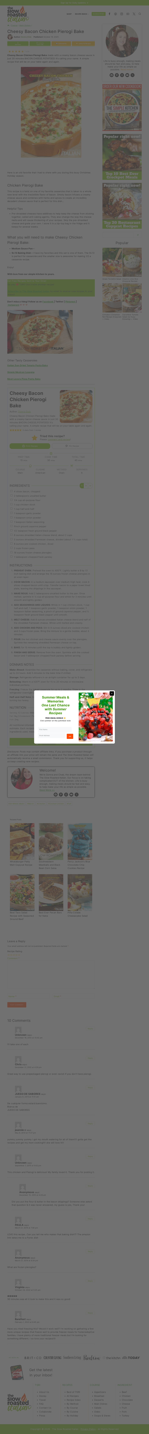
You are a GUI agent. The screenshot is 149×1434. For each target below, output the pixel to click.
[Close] (112, 693)
